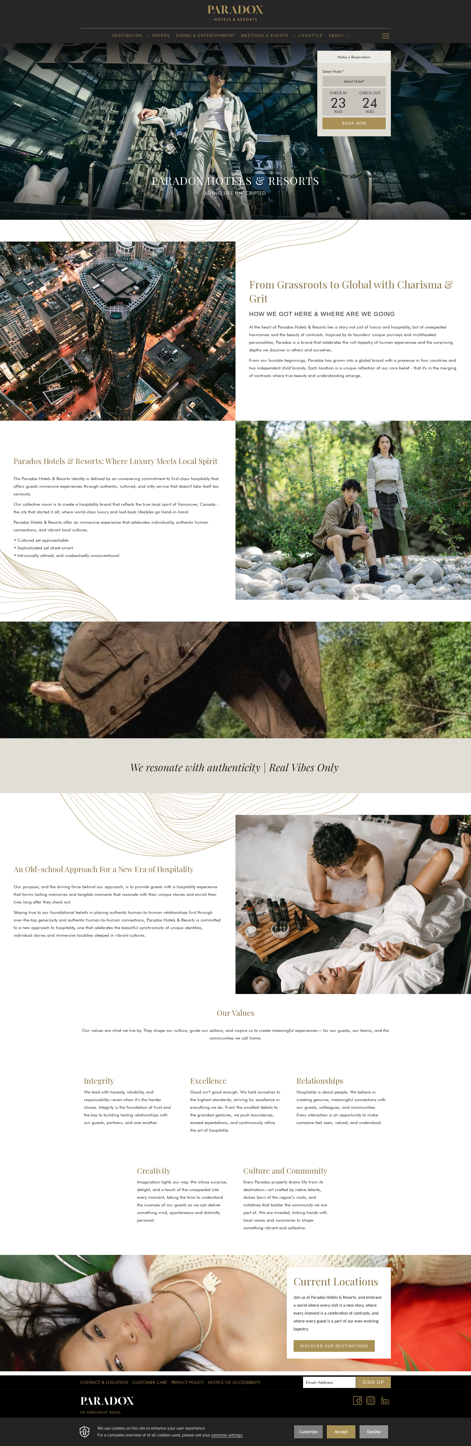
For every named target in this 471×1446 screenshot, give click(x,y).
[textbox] (354, 81)
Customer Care (149, 1382)
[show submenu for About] (349, 35)
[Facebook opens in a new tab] (357, 1400)
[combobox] (354, 81)
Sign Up (373, 1382)
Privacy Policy (187, 1382)
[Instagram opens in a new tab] (370, 1400)
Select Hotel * (333, 71)
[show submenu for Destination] (147, 35)
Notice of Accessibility (234, 1382)
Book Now (354, 123)
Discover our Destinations (334, 1346)
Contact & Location (104, 1382)
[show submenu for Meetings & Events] (294, 35)
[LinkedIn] (385, 1400)
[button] (338, 102)
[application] (235, 1432)
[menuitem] (127, 35)
